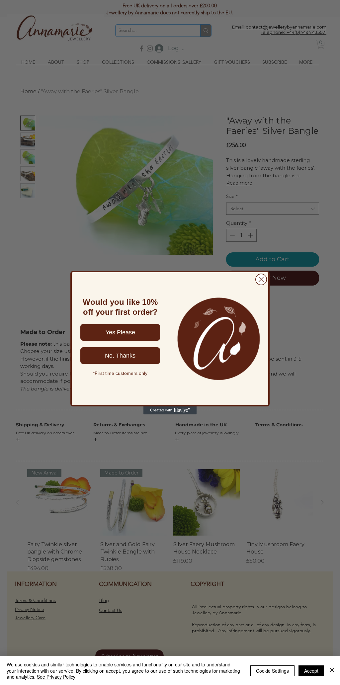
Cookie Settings (272, 670)
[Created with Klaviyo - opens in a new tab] (170, 410)
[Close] (332, 670)
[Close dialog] (261, 279)
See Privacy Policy (56, 676)
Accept (311, 670)
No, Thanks (120, 355)
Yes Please (120, 332)
